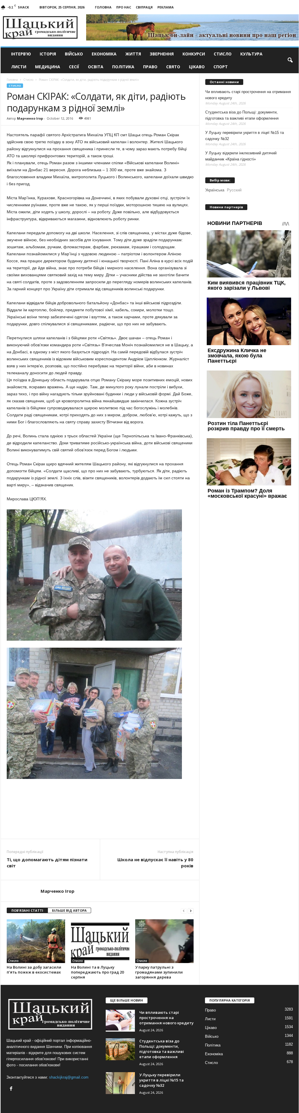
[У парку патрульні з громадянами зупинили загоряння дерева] (164, 941)
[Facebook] (11, 1089)
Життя (133, 54)
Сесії (74, 66)
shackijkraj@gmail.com (68, 1077)
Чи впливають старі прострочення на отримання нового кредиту (248, 95)
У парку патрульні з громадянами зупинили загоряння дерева (159, 972)
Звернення (162, 54)
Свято (173, 66)
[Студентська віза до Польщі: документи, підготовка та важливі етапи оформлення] (120, 1049)
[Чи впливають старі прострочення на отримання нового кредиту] (120, 1021)
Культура (251, 54)
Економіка (104, 54)
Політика (123, 66)
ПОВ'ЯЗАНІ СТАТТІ (27, 910)
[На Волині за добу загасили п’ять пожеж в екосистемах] (36, 941)
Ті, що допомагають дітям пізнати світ (47, 863)
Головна (103, 7)
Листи (18, 66)
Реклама (165, 7)
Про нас (123, 7)
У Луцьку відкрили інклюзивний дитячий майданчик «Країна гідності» (241, 156)
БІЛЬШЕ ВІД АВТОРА (69, 910)
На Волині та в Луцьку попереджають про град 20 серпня (97, 972)
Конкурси (193, 54)
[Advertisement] (100, 822)
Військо (74, 54)
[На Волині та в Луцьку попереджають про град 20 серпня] (100, 941)
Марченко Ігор (30, 118)
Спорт (220, 66)
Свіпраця (144, 7)
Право (150, 66)
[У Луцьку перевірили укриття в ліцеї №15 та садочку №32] (120, 1083)
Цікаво (197, 66)
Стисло (223, 54)
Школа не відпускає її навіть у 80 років (155, 863)
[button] (290, 60)
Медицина (47, 66)
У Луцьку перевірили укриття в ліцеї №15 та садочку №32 (244, 135)
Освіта (95, 66)
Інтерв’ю (21, 54)
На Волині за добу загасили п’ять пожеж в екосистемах (34, 970)
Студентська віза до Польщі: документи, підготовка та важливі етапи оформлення (242, 115)
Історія (48, 54)
